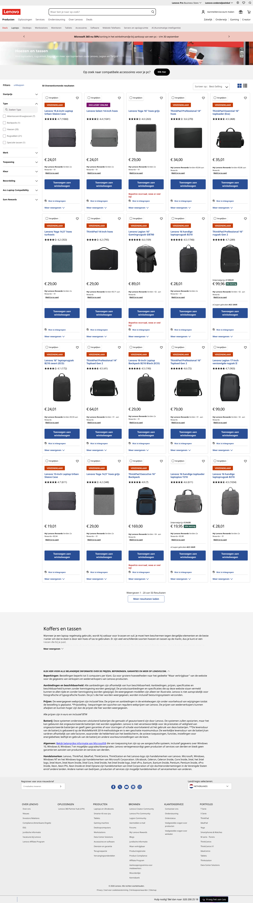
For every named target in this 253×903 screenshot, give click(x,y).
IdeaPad (204, 823)
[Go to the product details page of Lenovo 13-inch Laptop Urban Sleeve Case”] (62, 501)
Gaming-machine (101, 823)
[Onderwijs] (228, 19)
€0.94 (55, 536)
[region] (126, 72)
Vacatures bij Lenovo (32, 837)
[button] (238, 2)
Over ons (27, 808)
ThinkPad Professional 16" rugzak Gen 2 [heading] (228, 233)
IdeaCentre (205, 851)
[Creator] (252, 19)
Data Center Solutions (103, 837)
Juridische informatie (32, 832)
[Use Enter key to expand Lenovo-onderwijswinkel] (232, 3)
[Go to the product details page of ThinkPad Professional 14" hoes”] (188, 138)
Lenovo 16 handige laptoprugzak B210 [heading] (182, 233)
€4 (156, 534)
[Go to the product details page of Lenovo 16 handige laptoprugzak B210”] (188, 258)
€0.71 (114, 292)
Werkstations (99, 832)
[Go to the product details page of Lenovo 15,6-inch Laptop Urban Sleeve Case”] (62, 138)
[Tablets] (73, 28)
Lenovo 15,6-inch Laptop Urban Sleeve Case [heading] (59, 112)
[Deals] (9, 28)
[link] (250, 3)
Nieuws (26, 813)
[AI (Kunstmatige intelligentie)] (182, 28)
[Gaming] (240, 19)
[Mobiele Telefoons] (122, 28)
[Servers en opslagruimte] (149, 28)
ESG (24, 827)
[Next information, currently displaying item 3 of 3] (229, 36)
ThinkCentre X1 (207, 846)
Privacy (100, 890)
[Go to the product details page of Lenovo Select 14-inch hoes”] (104, 138)
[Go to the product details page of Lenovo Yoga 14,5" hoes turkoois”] (62, 258)
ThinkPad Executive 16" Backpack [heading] (142, 475)
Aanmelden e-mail (137, 823)
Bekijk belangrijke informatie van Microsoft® (81, 743)
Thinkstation (206, 860)
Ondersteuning (171, 813)
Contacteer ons (171, 808)
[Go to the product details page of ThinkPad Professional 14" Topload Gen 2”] (104, 387)
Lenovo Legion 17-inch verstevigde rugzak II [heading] (226, 362)
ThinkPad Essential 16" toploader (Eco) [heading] (226, 112)
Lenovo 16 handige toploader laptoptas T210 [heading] (188, 475)
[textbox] (210, 786)
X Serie (203, 813)
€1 (55, 169)
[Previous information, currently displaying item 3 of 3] (24, 36)
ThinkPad (205, 818)
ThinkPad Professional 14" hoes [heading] (186, 112)
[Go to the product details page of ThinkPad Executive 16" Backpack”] (146, 501)
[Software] (100, 28)
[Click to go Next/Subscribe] (60, 786)
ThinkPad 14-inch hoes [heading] (100, 231)
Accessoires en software (104, 841)
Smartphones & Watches (211, 832)
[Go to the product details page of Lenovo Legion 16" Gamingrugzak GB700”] (146, 258)
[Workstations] (49, 28)
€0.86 (240, 167)
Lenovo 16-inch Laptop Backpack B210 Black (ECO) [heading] (144, 362)
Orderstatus (170, 818)
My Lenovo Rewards (138, 832)
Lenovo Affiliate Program (34, 841)
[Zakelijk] (213, 19)
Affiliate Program (136, 860)
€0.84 (198, 167)
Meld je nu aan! (52, 173)
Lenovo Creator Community (141, 808)
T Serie (203, 808)
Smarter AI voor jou (102, 813)
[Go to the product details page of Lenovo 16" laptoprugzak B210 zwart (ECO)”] (62, 387)
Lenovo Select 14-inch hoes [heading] (102, 111)
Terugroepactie (100, 851)
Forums (132, 827)
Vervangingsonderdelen (104, 855)
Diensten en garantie (103, 846)
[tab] (239, 86)
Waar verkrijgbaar (137, 846)
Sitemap (153, 890)
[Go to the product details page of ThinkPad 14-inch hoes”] (104, 258)
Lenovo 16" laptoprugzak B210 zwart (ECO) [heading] (59, 362)
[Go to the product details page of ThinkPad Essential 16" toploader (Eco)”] (230, 138)
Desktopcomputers (102, 827)
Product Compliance (138, 855)
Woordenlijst (135, 873)
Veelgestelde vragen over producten (176, 824)
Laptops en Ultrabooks (104, 808)
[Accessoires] (88, 28)
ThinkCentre (206, 841)
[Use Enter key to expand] (236, 12)
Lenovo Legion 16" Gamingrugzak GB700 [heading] (141, 233)
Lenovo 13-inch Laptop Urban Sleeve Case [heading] (62, 475)
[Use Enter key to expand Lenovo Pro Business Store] (200, 3)
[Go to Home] (11, 12)
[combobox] (99, 11)
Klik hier (162, 71)
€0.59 (72, 417)
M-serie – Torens (208, 837)
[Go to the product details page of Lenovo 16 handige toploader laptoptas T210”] (188, 501)
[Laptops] (20, 28)
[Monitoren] (63, 28)
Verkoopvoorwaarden (139, 890)
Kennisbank (134, 877)
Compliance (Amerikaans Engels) (37, 823)
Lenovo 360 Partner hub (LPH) (71, 808)
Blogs (131, 837)
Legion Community (137, 818)
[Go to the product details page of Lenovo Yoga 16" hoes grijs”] (146, 138)
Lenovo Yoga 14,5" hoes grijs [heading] (103, 474)
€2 (156, 292)
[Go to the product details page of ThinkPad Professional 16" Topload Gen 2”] (188, 387)
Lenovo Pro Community (139, 813)
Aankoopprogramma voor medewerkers (140, 867)
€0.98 (181, 536)
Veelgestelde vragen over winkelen (176, 832)
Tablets (97, 818)
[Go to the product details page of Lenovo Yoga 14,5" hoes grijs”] (104, 501)
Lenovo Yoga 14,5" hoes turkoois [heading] (58, 233)
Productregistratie (137, 851)
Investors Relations (31, 818)
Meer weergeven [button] (53, 207)
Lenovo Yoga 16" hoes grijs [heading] (144, 111)
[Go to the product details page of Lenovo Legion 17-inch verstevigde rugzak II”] (230, 387)
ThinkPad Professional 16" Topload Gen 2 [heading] (186, 362)
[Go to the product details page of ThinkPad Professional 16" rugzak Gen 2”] (230, 258)
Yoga (203, 827)
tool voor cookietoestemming (116, 890)
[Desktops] (33, 28)
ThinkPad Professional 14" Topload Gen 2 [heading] (102, 362)
